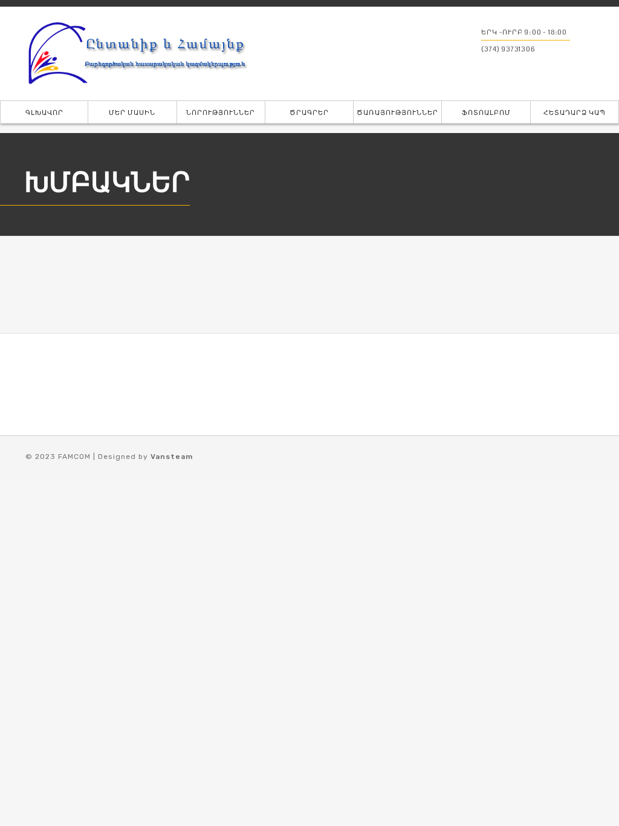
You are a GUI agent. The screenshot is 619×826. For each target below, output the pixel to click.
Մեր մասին (132, 112)
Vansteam (172, 456)
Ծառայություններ (397, 112)
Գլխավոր (44, 112)
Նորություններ (220, 112)
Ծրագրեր (309, 112)
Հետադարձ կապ (574, 112)
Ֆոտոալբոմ (486, 112)
